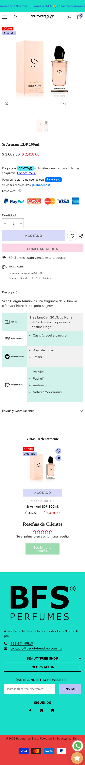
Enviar (70, 689)
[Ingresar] (69, 17)
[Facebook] (30, 711)
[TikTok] (52, 711)
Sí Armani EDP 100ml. (42, 506)
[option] (42, 67)
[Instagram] (41, 711)
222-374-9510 (21, 643)
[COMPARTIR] (80, 236)
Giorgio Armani (42, 501)
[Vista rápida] (58, 458)
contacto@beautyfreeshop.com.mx (36, 648)
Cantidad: (9, 215)
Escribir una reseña (42, 549)
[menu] (4, 16)
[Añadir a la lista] (72, 236)
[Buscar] (15, 17)
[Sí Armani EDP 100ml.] (42, 467)
